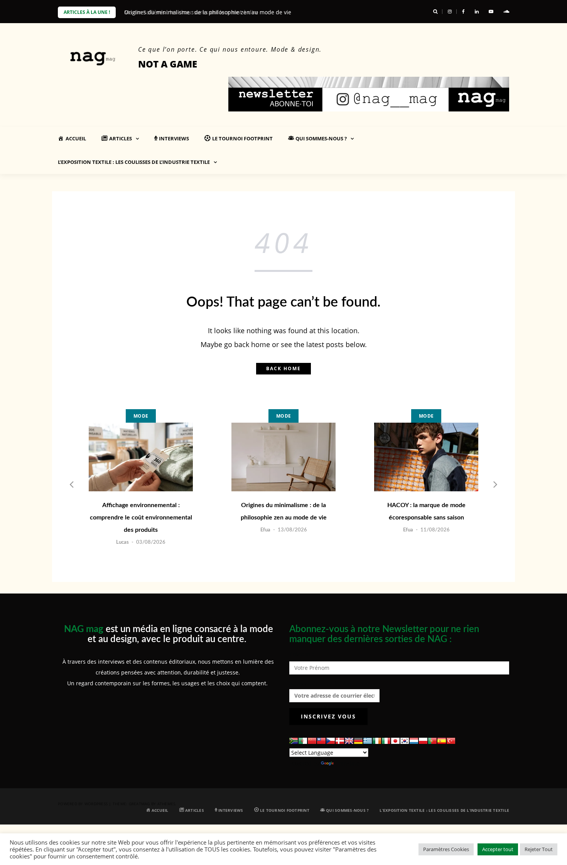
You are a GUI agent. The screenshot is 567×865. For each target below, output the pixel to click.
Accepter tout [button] (497, 849)
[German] (358, 741)
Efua (265, 530)
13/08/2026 (292, 530)
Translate (347, 763)
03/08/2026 (150, 542)
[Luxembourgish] (414, 741)
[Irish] (377, 741)
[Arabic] (303, 741)
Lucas (122, 542)
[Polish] (423, 741)
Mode (140, 416)
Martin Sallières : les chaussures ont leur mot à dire (191, 12)
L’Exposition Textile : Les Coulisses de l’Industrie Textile (134, 161)
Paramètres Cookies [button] (446, 849)
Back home (283, 368)
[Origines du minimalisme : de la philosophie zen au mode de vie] (283, 457)
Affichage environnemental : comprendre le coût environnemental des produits (141, 517)
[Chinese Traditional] (321, 741)
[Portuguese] (432, 741)
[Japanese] (395, 741)
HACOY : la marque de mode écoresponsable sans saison (426, 511)
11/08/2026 (435, 530)
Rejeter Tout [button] (539, 849)
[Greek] (367, 741)
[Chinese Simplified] (312, 741)
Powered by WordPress (83, 803)
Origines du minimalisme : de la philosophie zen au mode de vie (284, 511)
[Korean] (404, 741)
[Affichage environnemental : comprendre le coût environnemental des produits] (141, 457)
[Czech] (330, 741)
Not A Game (167, 63)
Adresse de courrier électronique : (334, 683)
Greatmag (139, 803)
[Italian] (386, 741)
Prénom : (301, 654)
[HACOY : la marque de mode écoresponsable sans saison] (426, 457)
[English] (349, 741)
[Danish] (340, 741)
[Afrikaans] (293, 741)
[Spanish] (441, 741)
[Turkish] (451, 741)
